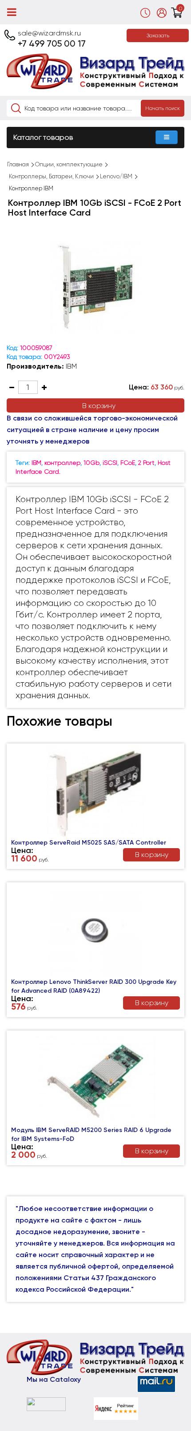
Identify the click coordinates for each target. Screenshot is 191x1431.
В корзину (98, 405)
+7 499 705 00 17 (52, 43)
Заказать (158, 35)
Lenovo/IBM (116, 176)
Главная (18, 164)
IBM (71, 366)
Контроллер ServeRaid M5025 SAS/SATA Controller (88, 842)
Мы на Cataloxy (54, 1379)
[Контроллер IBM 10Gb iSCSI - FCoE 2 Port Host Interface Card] (95, 287)
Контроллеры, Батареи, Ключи (51, 176)
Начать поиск (162, 108)
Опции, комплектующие (69, 164)
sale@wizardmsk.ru (49, 33)
